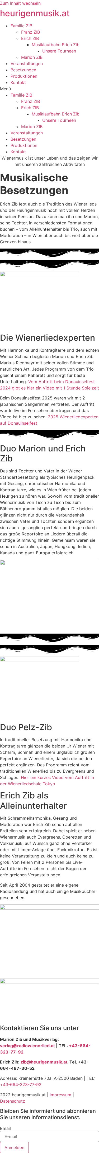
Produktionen (24, 76)
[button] (49, 89)
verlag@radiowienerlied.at (27, 1045)
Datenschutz (12, 1101)
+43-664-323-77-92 (20, 1084)
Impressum (60, 1094)
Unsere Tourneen (59, 51)
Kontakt (18, 82)
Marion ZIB (32, 57)
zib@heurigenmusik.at (44, 1062)
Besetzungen (23, 69)
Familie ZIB (21, 25)
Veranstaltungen (27, 63)
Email (5, 1128)
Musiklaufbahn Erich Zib (55, 44)
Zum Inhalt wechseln (20, 3)
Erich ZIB (30, 38)
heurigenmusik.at (35, 13)
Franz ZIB (30, 32)
